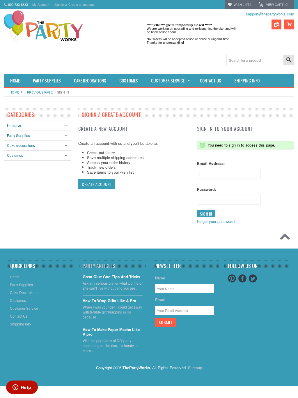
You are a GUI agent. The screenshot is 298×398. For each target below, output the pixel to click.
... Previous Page (38, 92)
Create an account (81, 4)
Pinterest (232, 278)
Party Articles (99, 266)
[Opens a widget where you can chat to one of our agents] (22, 388)
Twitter (253, 278)
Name (160, 278)
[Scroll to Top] (286, 238)
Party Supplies (18, 135)
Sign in (59, 4)
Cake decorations (21, 145)
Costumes (15, 155)
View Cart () (277, 4)
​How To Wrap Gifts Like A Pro (109, 300)
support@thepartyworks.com (270, 14)
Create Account (97, 184)
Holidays (14, 125)
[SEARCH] (288, 60)
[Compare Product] (276, 24)
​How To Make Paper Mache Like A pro (111, 332)
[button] (297, 397)
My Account (40, 4)
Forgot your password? (216, 221)
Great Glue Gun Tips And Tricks (111, 276)
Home (14, 92)
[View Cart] (289, 24)
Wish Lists (242, 4)
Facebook (242, 278)
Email (160, 299)
